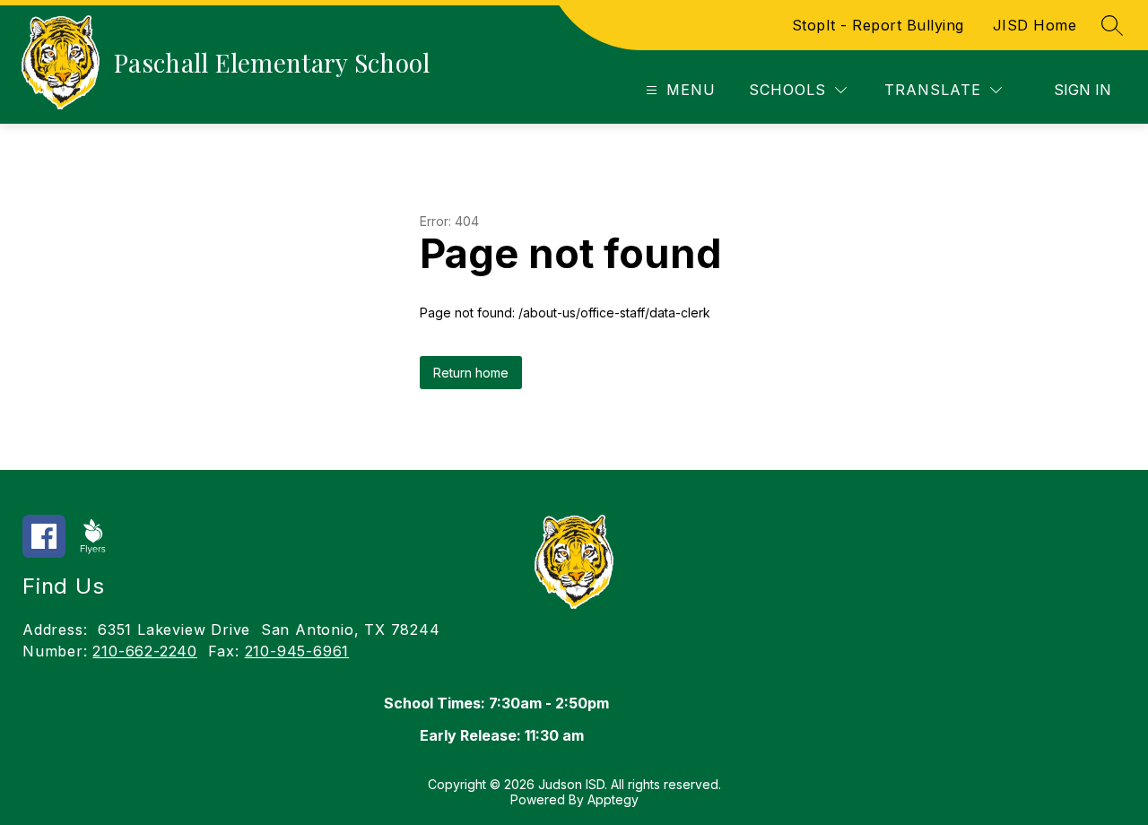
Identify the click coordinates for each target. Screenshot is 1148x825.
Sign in (1082, 90)
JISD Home (1035, 25)
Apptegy (613, 799)
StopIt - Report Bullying (878, 25)
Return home (471, 372)
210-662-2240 (144, 651)
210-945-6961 (297, 651)
